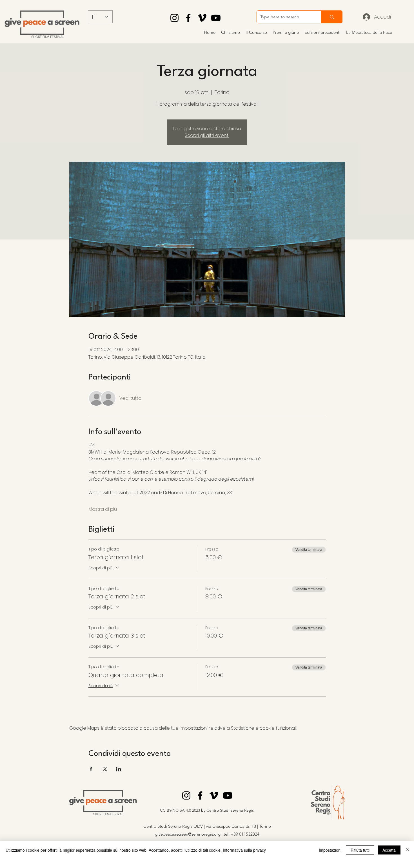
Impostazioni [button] (330, 850)
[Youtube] (215, 17)
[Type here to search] (331, 17)
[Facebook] (188, 17)
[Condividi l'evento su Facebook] (91, 769)
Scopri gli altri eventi (207, 135)
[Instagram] (174, 17)
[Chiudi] (407, 849)
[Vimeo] (202, 17)
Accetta (389, 850)
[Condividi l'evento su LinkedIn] (118, 769)
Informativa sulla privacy (244, 850)
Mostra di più (102, 509)
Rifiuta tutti (360, 850)
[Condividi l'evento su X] (105, 769)
